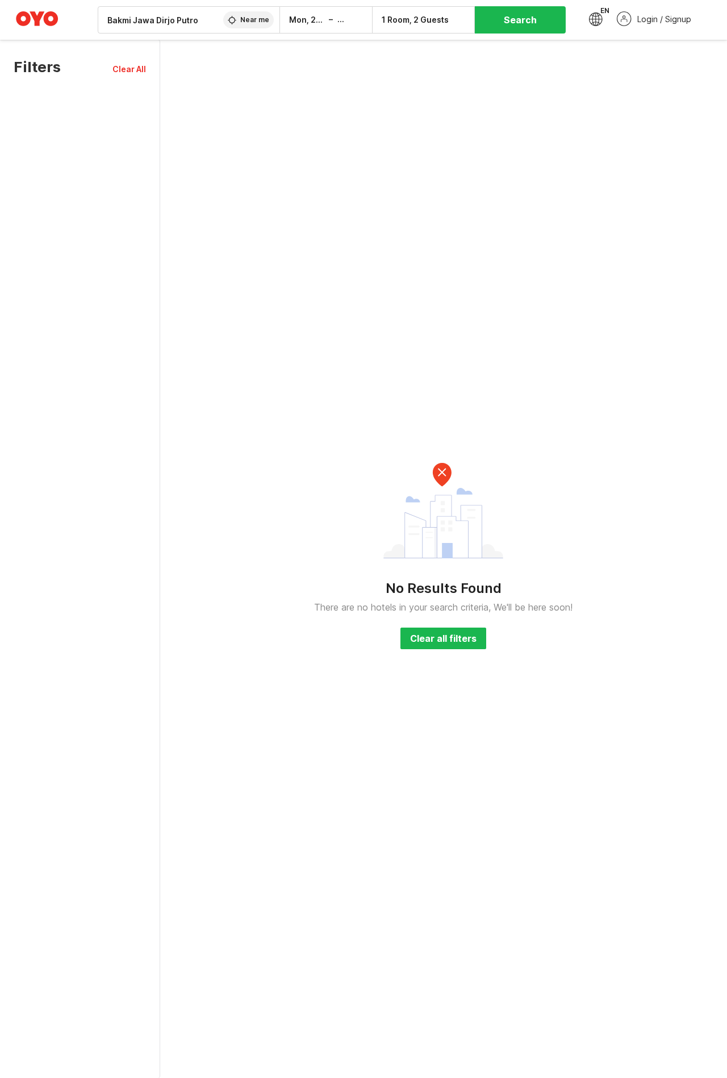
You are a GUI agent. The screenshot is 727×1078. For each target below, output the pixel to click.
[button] (129, 69)
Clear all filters (443, 638)
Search (520, 20)
